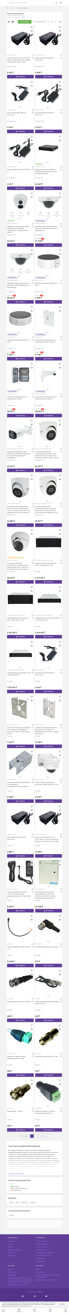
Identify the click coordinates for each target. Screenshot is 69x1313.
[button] (41, 21)
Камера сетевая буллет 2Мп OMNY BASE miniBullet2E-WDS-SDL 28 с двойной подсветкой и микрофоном (18, 455)
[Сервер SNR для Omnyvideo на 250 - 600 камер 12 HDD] (48, 598)
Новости (10, 1244)
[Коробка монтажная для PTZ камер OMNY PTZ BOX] (20, 375)
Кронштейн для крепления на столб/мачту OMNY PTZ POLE (45, 341)
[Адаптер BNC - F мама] (20, 1092)
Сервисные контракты (43, 1244)
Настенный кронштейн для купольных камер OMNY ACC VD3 (46, 783)
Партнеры (11, 1253)
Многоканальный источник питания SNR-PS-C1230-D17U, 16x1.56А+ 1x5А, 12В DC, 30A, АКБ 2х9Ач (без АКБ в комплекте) (45, 895)
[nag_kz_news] (34, 1296)
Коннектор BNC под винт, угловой (46, 947)
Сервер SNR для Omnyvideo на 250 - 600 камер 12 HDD (47, 619)
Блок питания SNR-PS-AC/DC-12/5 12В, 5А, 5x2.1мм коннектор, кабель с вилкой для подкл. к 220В (18, 60)
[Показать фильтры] (60, 22)
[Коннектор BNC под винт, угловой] (48, 927)
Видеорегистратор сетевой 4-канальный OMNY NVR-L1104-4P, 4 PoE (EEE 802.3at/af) (46, 172)
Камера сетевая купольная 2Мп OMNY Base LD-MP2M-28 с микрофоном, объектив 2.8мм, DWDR (18, 229)
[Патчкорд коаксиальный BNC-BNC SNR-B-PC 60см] (48, 982)
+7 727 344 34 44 (40, 1272)
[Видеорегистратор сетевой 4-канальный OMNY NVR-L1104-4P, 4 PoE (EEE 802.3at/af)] (48, 148)
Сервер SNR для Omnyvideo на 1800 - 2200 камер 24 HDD (17, 619)
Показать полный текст (16, 1174)
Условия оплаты (41, 1250)
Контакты (10, 1247)
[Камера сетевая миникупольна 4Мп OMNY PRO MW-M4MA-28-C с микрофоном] (48, 205)
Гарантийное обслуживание (44, 1253)
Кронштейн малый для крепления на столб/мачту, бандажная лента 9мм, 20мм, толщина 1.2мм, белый (19, 731)
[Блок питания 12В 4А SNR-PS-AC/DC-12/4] (20, 818)
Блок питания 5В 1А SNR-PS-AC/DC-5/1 (19, 171)
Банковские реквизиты (15, 1250)
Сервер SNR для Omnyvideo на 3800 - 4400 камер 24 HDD (45, 564)
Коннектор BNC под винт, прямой (18, 1002)
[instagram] (23, 1296)
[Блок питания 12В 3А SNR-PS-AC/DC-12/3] (48, 38)
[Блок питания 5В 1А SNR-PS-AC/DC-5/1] (20, 148)
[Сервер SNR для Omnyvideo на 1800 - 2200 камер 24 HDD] (20, 598)
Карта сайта (12, 1255)
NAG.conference (41, 1258)
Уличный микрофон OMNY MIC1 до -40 (19, 948)
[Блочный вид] (8, 22)
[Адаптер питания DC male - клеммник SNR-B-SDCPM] (20, 1037)
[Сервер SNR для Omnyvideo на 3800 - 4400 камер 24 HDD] (48, 542)
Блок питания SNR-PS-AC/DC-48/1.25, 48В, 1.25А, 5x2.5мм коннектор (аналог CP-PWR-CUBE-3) (19, 895)
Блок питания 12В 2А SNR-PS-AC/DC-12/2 (45, 674)
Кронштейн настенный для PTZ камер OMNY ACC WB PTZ (46, 398)
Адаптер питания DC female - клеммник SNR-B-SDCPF (45, 1112)
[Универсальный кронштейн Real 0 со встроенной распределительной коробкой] (20, 763)
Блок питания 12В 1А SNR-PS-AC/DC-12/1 (16, 114)
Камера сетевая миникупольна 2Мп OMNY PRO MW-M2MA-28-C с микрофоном (18, 285)
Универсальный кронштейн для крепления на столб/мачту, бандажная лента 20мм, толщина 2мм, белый (47, 731)
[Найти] (56, 3)
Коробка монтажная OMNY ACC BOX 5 (18, 341)
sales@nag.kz (12, 1275)
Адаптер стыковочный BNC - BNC (46, 1056)
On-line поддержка (42, 1241)
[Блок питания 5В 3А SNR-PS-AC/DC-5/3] (48, 93)
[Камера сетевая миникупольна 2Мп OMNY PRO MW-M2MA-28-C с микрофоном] (20, 261)
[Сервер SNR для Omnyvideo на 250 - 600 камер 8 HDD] (20, 653)
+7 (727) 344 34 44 (12, 1272)
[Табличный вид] (12, 22)
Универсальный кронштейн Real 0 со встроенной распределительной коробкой (19, 784)
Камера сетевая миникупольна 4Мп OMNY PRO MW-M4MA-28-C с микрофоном (46, 228)
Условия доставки (41, 1247)
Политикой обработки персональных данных (19, 1306)
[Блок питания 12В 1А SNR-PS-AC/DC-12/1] (20, 93)
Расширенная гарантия (43, 1255)
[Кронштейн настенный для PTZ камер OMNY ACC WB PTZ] (48, 375)
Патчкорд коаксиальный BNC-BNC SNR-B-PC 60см (47, 1003)
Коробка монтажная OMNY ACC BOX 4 (46, 284)
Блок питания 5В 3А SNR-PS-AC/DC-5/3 (44, 114)
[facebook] (46, 1296)
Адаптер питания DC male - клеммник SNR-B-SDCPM (16, 1057)
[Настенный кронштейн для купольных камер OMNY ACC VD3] (48, 763)
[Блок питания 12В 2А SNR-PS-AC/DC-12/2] (48, 653)
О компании (11, 1241)
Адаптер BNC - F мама (15, 1111)
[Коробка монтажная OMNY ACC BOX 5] (20, 318)
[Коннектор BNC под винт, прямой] (20, 982)
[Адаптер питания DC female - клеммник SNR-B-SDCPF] (48, 1092)
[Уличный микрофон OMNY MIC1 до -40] (20, 927)
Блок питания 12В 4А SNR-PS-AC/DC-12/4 (17, 838)
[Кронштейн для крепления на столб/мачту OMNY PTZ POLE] (48, 318)
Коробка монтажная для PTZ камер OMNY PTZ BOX (17, 398)
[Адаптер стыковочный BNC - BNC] (48, 1037)
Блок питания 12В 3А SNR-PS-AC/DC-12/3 (45, 59)
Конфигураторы (41, 1261)
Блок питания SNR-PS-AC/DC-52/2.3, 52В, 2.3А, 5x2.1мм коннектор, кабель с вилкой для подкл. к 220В (47, 839)
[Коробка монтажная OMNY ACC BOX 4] (48, 261)
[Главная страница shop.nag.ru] (7, 8)
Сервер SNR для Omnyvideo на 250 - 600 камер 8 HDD (19, 674)
